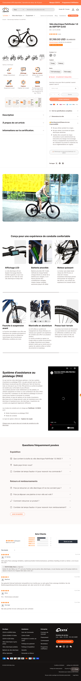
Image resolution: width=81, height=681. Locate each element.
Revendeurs (44, 643)
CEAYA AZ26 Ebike (8, 638)
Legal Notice (75, 675)
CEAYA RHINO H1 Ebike (10, 635)
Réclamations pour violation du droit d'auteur (68, 671)
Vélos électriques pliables (10, 647)
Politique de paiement (28, 643)
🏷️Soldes (5, 15)
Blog (56, 15)
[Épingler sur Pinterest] (62, 163)
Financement (44, 637)
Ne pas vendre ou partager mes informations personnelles (57, 675)
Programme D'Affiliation (70, 2)
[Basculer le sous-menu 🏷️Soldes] (9, 15)
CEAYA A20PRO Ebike (9, 632)
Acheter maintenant (64, 99)
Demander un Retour (28, 653)
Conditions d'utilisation (59, 665)
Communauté (45, 640)
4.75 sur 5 (17, 540)
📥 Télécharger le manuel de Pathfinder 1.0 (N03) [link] (63, 152)
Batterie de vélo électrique (10, 650)
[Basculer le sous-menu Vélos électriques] (23, 15)
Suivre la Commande (46, 15)
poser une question (17, 514)
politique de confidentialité (72, 665)
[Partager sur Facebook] (59, 163)
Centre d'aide (26, 635)
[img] (5, 554)
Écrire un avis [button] (68, 541)
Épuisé (70, 94)
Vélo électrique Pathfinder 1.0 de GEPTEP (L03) (16, 19)
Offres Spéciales (7, 653)
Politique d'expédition (28, 647)
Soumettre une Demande (64, 641)
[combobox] (33, 9)
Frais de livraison (53, 42)
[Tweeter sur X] (56, 163)
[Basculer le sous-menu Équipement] (34, 15)
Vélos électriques (17, 15)
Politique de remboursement (56, 668)
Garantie (24, 650)
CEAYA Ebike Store (10, 665)
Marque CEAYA (54, 2)
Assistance (62, 15)
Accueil (4, 19)
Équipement (29, 15)
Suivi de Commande (28, 632)
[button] (77, 9)
